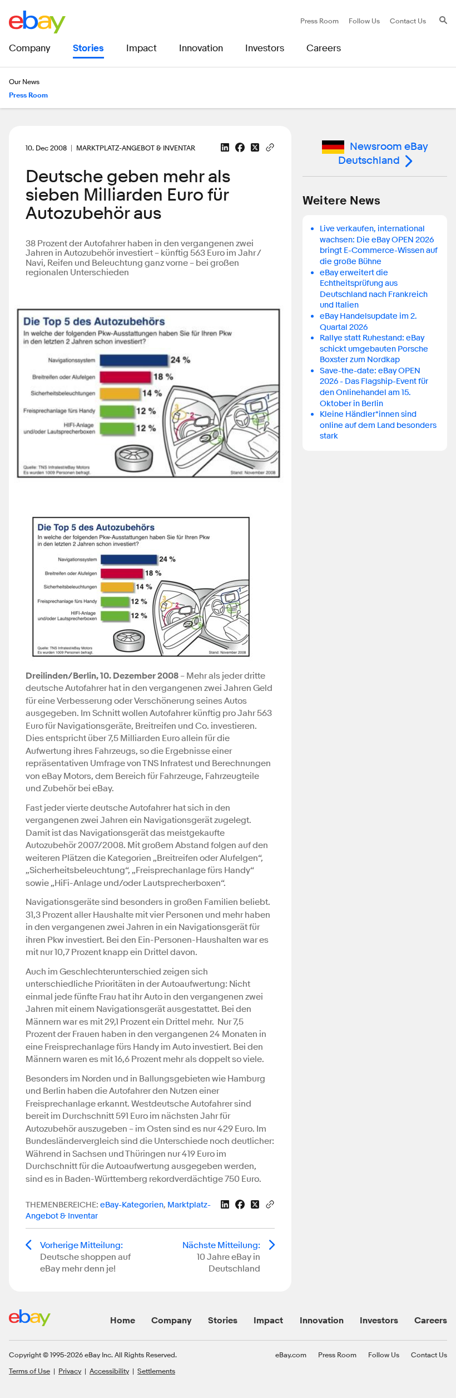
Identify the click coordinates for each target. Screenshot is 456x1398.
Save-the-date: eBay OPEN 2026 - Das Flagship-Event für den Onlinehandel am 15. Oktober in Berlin (374, 387)
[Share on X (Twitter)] (255, 147)
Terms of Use (29, 1370)
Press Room (337, 1354)
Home (122, 1320)
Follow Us (383, 1354)
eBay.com (290, 1354)
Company (171, 1320)
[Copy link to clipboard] (270, 146)
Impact (268, 1320)
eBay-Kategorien (131, 1205)
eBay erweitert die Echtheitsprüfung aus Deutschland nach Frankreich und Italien (374, 289)
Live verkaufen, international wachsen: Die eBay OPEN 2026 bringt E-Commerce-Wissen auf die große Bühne (379, 245)
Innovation (322, 1320)
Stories (222, 1320)
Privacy (69, 1370)
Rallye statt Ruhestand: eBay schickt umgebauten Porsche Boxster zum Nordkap (374, 349)
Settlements (156, 1370)
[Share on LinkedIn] (225, 147)
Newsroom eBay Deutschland (383, 153)
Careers (430, 1320)
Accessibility (109, 1370)
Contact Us (429, 1354)
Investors (379, 1320)
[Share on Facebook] (240, 147)
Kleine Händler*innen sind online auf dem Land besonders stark (378, 425)
